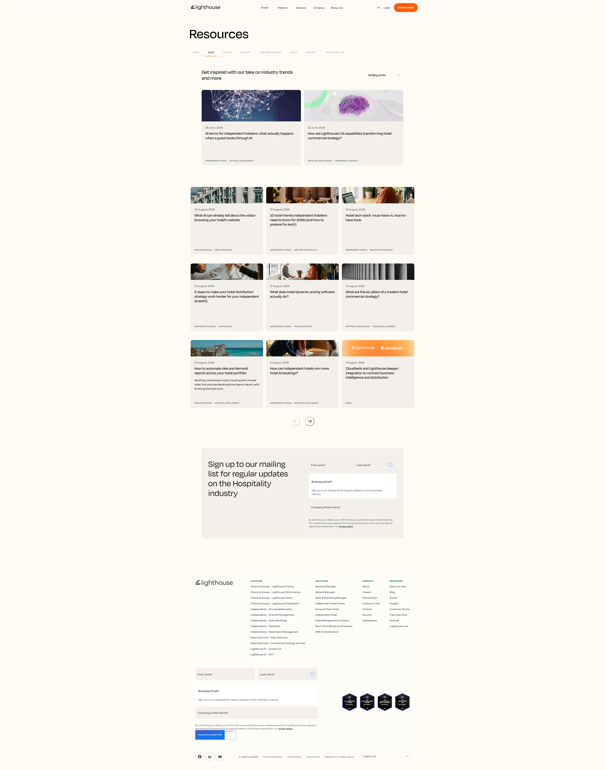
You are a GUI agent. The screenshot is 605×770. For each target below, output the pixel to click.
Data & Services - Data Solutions (269, 637)
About (365, 586)
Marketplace (369, 620)
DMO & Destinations (327, 631)
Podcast (394, 620)
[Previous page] (295, 421)
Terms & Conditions (272, 756)
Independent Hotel (326, 614)
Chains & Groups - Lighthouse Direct (271, 597)
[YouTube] (220, 756)
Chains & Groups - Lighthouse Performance (275, 592)
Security (367, 614)
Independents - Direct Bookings (269, 620)
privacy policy (346, 526)
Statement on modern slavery (339, 756)
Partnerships (369, 597)
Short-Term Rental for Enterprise (333, 626)
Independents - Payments (265, 626)
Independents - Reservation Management (274, 631)
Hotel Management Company (332, 620)
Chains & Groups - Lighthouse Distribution (275, 603)
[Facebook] (199, 756)
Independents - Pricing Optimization (271, 609)
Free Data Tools (398, 614)
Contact (367, 609)
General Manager (325, 592)
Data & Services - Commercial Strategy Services (278, 643)
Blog (392, 592)
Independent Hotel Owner (330, 603)
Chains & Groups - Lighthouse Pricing (272, 586)
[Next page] (309, 421)
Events (394, 597)
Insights (394, 603)
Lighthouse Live (399, 626)
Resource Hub (398, 586)
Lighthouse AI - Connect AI (266, 648)
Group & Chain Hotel (327, 609)
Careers (366, 592)
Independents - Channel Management (272, 614)
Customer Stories (400, 609)
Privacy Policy (294, 756)
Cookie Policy (313, 756)
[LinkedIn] (209, 756)
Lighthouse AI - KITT (262, 654)
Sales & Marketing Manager (331, 597)
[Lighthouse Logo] (205, 8)
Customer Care (371, 603)
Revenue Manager (325, 586)
